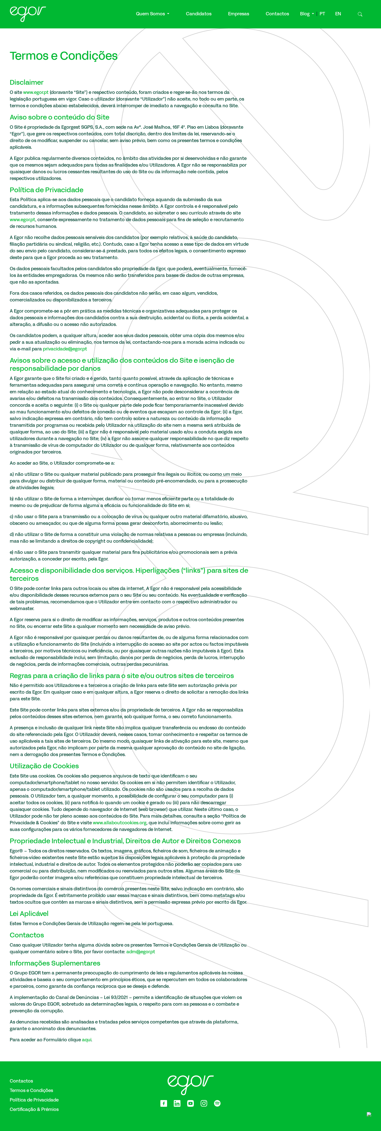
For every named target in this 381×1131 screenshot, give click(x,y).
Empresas (238, 14)
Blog (305, 14)
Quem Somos (151, 14)
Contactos (277, 14)
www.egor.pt (36, 93)
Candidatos (198, 14)
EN (338, 14)
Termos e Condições (31, 1091)
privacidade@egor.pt (65, 349)
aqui (86, 1040)
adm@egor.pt (140, 952)
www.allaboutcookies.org (119, 823)
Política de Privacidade (34, 1100)
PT (322, 14)
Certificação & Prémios (34, 1110)
